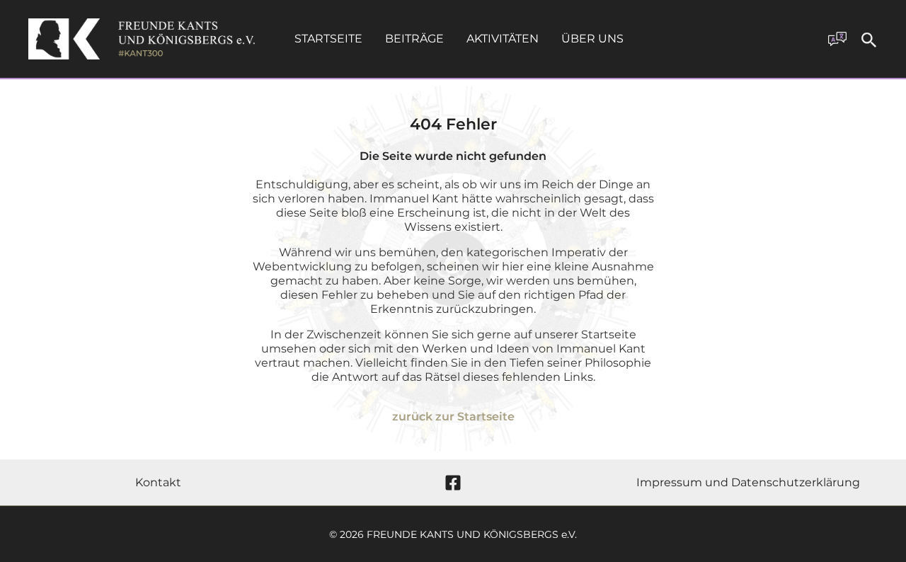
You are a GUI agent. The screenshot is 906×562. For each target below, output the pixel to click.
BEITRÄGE (414, 38)
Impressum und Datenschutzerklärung (748, 482)
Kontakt (158, 482)
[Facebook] (453, 482)
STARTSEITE (328, 38)
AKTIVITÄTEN (502, 38)
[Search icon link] (869, 42)
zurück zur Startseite (453, 416)
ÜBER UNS (592, 38)
